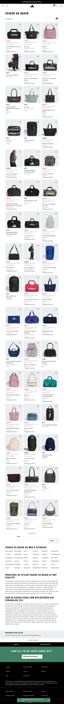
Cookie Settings (10, 691)
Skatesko (44, 554)
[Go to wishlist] (7, 6)
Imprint (25, 671)
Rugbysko (45, 551)
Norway (34, 701)
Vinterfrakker (9, 551)
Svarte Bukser (26, 554)
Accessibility (44, 695)
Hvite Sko (35, 551)
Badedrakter (18, 554)
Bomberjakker (9, 564)
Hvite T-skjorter (26, 551)
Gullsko (26, 561)
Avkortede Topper (8, 561)
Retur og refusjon (27, 667)
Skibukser (36, 561)
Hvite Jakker (54, 558)
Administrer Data (27, 691)
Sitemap (8, 671)
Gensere (16, 561)
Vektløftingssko (55, 554)
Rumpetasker (9, 558)
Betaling (43, 671)
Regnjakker (27, 568)
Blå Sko (26, 558)
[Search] (57, 6)
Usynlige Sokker (26, 565)
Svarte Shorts (53, 565)
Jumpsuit (8, 554)
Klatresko (44, 568)
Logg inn (16, 644)
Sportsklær (36, 554)
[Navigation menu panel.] (3, 6)
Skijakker (35, 558)
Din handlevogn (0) (45, 644)
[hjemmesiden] (32, 7)
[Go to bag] (61, 6)
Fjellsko (44, 561)
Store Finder (26, 675)
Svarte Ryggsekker (45, 565)
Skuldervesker (37, 568)
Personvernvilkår (10, 695)
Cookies (43, 691)
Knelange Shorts (17, 568)
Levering (8, 667)
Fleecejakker (54, 551)
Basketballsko (55, 561)
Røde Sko (35, 564)
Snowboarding (18, 558)
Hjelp (7, 675)
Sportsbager (18, 551)
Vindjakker (17, 564)
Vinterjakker (45, 558)
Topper (7, 568)
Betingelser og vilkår (28, 695)
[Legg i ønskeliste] (20, 25)
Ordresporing (44, 667)
